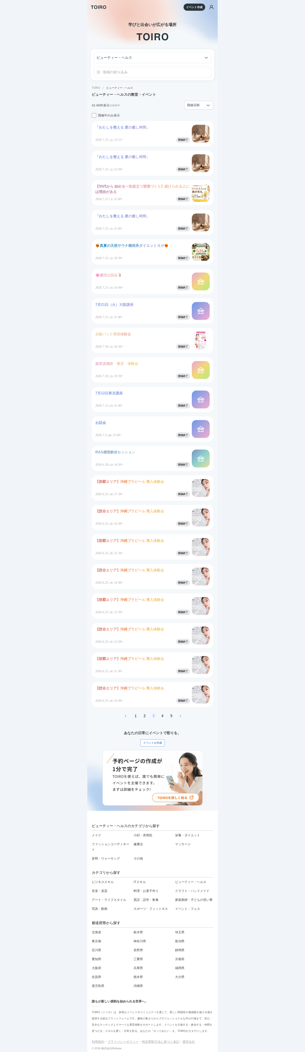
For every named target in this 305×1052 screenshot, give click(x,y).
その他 (138, 858)
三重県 (138, 959)
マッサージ (183, 844)
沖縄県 (138, 986)
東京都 (96, 941)
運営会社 (188, 1042)
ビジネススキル (103, 882)
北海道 (96, 932)
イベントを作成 (152, 742)
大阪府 (96, 968)
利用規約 (98, 1042)
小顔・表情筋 (143, 835)
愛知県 (96, 959)
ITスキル (140, 882)
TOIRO (96, 87)
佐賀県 (96, 977)
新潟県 (179, 941)
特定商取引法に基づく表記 (160, 1042)
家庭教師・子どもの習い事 (194, 900)
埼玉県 (179, 932)
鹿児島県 (98, 986)
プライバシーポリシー (123, 1042)
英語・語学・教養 (146, 900)
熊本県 (138, 977)
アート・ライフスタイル (109, 900)
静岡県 (179, 950)
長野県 (138, 950)
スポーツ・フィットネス (151, 908)
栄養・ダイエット (187, 835)
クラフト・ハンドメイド (192, 891)
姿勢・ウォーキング (106, 858)
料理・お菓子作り (146, 891)
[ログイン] (211, 7)
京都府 (179, 959)
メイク (96, 835)
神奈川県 (140, 941)
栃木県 (138, 932)
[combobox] (152, 72)
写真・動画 (99, 908)
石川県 (96, 950)
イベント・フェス (187, 908)
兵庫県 (138, 968)
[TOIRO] (98, 7)
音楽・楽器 (99, 891)
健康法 (138, 844)
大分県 (179, 977)
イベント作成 (194, 7)
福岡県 (179, 968)
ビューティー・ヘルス (119, 87)
